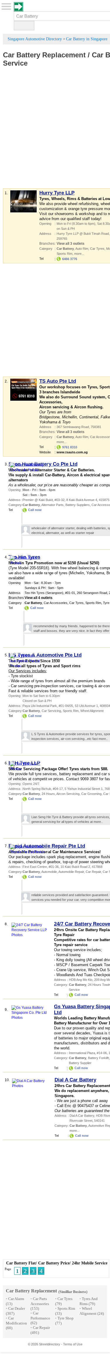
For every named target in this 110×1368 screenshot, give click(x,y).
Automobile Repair (71, 871)
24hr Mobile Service (89, 1263)
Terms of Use (72, 1344)
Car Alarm (16, 1299)
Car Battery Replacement (44, 55)
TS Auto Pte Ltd (57, 381)
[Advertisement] (55, 131)
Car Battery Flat (21, 1263)
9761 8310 (69, 447)
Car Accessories (55, 603)
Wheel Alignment (92, 711)
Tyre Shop (65, 1318)
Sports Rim (64, 253)
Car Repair (93, 871)
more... (79, 253)
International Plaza (82, 1053)
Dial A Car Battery (75, 1080)
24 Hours (48, 793)
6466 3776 (69, 259)
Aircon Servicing (67, 793)
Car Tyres (97, 248)
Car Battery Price (54, 1263)
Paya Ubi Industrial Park (40, 706)
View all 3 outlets (70, 244)
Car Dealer (16, 1308)
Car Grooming (91, 793)
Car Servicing (51, 711)
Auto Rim (81, 248)
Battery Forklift (98, 1058)
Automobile (49, 871)
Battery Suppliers (77, 505)
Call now (35, 510)
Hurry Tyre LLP (57, 193)
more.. (103, 738)
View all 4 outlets (39, 598)
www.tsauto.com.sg (72, 452)
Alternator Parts (52, 505)
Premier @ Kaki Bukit (38, 500)
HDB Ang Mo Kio (80, 979)
